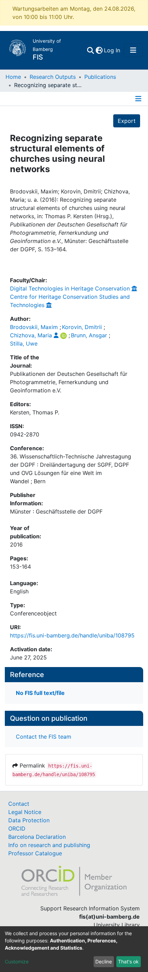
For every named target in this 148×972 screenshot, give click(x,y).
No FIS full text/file (40, 692)
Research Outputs (53, 76)
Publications (100, 76)
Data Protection (29, 820)
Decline (103, 961)
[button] (99, 50)
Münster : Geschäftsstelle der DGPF (56, 511)
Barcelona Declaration (37, 836)
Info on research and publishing (49, 845)
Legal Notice (24, 812)
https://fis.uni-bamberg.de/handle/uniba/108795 (72, 635)
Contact (18, 803)
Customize (17, 961)
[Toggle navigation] (133, 50)
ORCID (16, 828)
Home (13, 76)
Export (127, 120)
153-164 (20, 566)
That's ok (128, 961)
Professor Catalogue (35, 853)
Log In (112, 50)
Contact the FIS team (43, 736)
